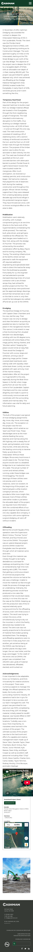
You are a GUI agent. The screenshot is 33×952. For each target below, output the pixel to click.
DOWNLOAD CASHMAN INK (22, 939)
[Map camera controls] (26, 838)
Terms (27, 847)
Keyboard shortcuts (16, 847)
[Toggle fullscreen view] (26, 824)
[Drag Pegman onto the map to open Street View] (26, 844)
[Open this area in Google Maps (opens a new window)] (7, 847)
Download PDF (10, 802)
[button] (16, 833)
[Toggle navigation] (30, 3)
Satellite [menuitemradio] (17, 825)
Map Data (23, 847)
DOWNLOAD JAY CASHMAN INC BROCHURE (18, 930)
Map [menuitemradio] (8, 825)
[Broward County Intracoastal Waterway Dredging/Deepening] (16, 875)
